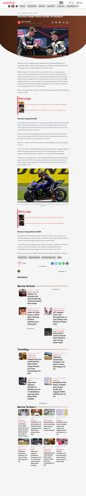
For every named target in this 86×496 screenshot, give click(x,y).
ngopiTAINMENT (71, 6)
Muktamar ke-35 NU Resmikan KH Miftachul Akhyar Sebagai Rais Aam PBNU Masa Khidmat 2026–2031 (36, 428)
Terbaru (22, 6)
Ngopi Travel (57, 355)
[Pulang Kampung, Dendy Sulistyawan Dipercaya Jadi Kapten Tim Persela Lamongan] (49, 412)
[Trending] (9, 6)
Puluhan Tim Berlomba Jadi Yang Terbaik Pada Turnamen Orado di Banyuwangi (34, 298)
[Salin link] (67, 23)
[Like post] (19, 263)
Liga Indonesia (48, 420)
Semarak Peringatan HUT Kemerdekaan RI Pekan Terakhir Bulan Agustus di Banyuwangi (61, 456)
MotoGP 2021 (22, 257)
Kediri (29, 380)
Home (18, 13)
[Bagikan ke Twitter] (56, 23)
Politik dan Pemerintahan (22, 421)
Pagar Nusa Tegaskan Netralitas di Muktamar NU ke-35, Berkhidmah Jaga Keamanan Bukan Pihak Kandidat (36, 458)
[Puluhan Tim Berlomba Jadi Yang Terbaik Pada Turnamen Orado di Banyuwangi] (22, 297)
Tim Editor (61, 271)
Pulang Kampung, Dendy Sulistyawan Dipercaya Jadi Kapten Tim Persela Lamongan (49, 426)
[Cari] (61, 2)
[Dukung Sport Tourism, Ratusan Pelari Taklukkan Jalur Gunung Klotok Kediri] (48, 336)
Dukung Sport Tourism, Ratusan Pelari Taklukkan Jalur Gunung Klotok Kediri (59, 337)
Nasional (41, 6)
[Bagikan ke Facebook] (52, 23)
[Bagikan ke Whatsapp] (63, 23)
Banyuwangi (59, 449)
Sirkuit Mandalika (34, 257)
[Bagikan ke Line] (59, 23)
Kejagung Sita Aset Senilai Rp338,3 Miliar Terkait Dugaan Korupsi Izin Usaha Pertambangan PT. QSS (34, 366)
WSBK (59, 257)
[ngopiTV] (69, 3)
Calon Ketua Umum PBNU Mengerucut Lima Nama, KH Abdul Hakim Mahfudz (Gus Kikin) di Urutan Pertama (23, 430)
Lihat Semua (65, 349)
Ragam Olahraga (33, 13)
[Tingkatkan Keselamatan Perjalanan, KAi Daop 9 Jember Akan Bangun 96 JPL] (48, 363)
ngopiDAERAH (32, 6)
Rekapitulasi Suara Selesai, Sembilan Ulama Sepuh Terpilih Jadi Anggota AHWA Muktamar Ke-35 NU (60, 389)
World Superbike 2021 (49, 257)
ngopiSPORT (51, 6)
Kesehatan (61, 6)
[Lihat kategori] (77, 6)
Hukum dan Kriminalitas (47, 450)
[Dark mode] (73, 3)
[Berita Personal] (12, 6)
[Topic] (16, 6)
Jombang (56, 380)
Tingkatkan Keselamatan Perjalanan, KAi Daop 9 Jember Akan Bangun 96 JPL (23, 456)
